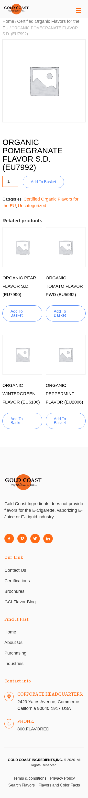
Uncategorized (32, 205)
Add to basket (43, 182)
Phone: (25, 722)
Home (8, 21)
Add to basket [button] (17, 313)
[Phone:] (9, 723)
